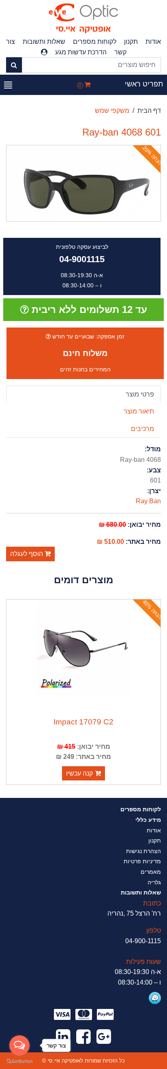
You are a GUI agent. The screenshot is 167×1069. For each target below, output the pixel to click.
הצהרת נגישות (143, 851)
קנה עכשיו (79, 773)
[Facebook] (83, 1036)
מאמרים (151, 872)
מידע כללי (148, 820)
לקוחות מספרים (94, 41)
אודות (153, 41)
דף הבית (149, 110)
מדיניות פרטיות (142, 861)
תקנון (131, 41)
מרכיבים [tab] (142, 428)
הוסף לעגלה (27, 553)
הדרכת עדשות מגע (81, 52)
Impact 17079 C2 (83, 722)
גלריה (154, 882)
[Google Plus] (103, 1036)
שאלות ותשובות (44, 41)
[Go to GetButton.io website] (19, 1060)
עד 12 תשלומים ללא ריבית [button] (88, 309)
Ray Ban (148, 501)
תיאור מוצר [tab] (139, 411)
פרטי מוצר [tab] (140, 394)
